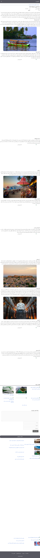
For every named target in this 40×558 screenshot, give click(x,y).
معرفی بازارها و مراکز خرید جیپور (19, 459)
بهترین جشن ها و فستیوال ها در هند (19, 538)
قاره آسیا (32, 4)
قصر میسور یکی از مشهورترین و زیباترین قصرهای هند (16, 447)
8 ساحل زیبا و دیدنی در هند (36, 399)
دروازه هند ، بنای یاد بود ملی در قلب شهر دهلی (9, 402)
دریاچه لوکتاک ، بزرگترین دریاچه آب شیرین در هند (9, 395)
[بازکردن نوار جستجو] (1, 1)
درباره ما (23, 553)
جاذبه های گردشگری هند (20, 456)
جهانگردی (35, 4)
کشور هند (30, 4)
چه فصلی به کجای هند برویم (36, 389)
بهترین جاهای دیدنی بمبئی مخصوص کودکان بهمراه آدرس (16, 543)
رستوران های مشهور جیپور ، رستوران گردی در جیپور (16, 440)
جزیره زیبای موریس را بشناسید (22, 394)
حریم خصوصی (18, 553)
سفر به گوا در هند (24, 405)
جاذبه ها (38, 4)
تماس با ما (13, 553)
